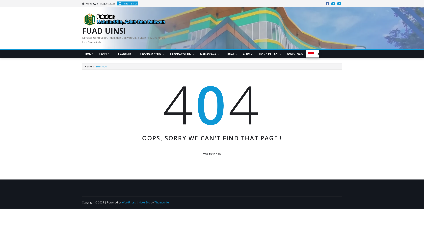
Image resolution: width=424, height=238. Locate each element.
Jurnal (230, 54)
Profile (104, 54)
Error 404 (101, 66)
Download (295, 54)
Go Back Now (213, 153)
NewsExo (144, 202)
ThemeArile (161, 202)
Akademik (125, 54)
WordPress (129, 202)
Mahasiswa (208, 54)
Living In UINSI (269, 54)
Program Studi (151, 54)
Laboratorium (181, 54)
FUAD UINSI (104, 31)
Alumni (248, 54)
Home (89, 54)
